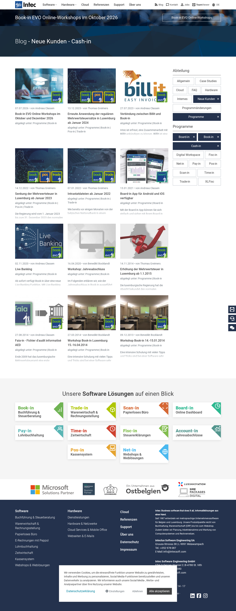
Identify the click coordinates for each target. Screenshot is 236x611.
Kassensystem (24, 559)
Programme (40, 123)
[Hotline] (232, 318)
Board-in (158, 203)
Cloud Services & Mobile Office (87, 530)
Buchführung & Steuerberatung (35, 517)
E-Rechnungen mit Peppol (32, 540)
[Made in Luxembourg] (110, 489)
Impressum (128, 549)
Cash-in (196, 146)
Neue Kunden (206, 99)
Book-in (52, 123)
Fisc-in (213, 155)
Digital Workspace (188, 155)
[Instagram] (205, 595)
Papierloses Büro (26, 534)
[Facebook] (199, 595)
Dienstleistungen (78, 517)
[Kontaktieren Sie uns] (232, 327)
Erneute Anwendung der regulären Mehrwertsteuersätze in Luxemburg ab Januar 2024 (91, 118)
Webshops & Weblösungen (32, 565)
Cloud (180, 90)
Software (21, 511)
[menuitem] (49, 4)
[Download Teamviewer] (232, 309)
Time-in (209, 172)
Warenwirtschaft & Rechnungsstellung (27, 526)
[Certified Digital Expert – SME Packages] (191, 489)
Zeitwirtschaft (24, 553)
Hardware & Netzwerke (82, 523)
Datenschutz (129, 542)
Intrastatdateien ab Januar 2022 (89, 193)
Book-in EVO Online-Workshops (191, 17)
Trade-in (81, 131)
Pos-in (71, 131)
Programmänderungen (196, 108)
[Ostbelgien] (148, 489)
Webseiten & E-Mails (81, 536)
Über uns (126, 534)
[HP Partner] (89, 489)
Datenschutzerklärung (80, 591)
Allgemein (183, 81)
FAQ (194, 90)
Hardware (211, 90)
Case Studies (208, 81)
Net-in (180, 163)
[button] (216, 4)
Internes (182, 99)
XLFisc (209, 181)
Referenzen (128, 519)
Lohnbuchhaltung (26, 546)
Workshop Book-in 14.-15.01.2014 (142, 340)
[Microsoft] (52, 489)
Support (126, 527)
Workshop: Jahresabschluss (86, 269)
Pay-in (196, 163)
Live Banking (23, 269)
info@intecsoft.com (174, 551)
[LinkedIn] (192, 595)
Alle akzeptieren (159, 591)
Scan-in (184, 172)
